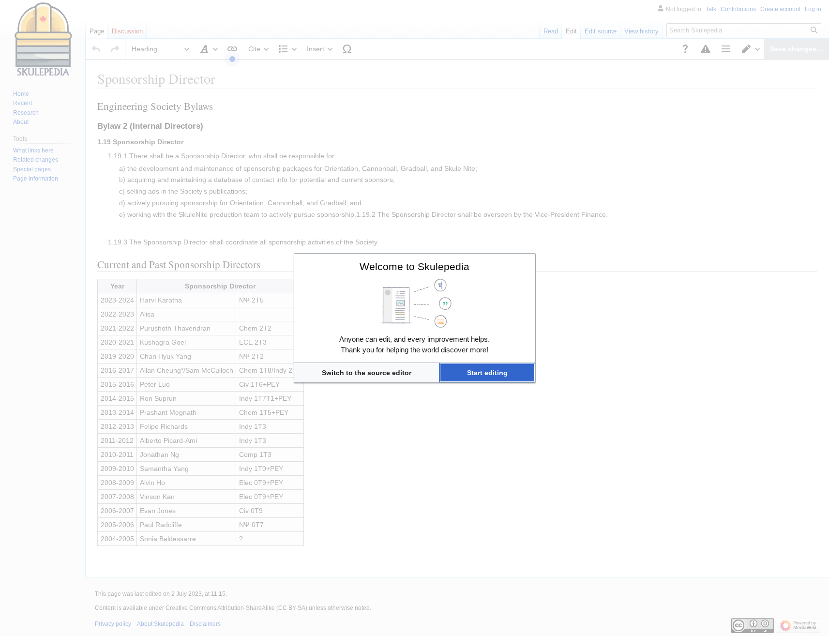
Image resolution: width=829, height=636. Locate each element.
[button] (366, 372)
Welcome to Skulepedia (414, 266)
